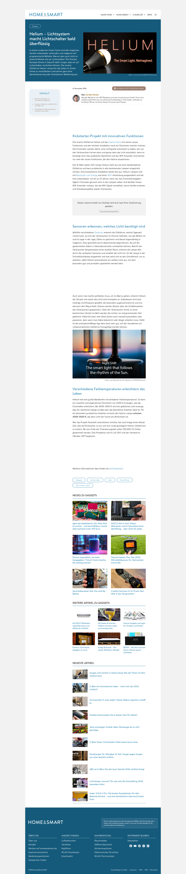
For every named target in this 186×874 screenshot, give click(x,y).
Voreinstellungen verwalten (119, 870)
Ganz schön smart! (83, 485)
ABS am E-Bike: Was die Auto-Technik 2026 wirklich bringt (117, 769)
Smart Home (106, 15)
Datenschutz (154, 870)
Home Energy (122, 15)
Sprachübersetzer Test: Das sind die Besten (89, 592)
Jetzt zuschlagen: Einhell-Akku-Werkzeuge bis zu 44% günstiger (115, 728)
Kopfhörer (66, 848)
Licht (110, 480)
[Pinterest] (139, 846)
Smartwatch (67, 856)
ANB (140, 870)
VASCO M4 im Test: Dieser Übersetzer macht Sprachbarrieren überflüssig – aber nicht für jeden (127, 526)
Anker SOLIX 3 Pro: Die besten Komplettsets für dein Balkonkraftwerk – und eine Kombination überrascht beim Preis (117, 796)
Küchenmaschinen (103, 848)
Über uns (32, 840)
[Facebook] (130, 846)
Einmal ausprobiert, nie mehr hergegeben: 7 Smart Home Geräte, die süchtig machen (89, 560)
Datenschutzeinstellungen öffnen (109, 211)
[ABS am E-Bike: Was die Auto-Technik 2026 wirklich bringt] (80, 769)
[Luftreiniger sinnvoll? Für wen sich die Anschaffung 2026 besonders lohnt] (80, 783)
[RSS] (148, 846)
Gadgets (35, 26)
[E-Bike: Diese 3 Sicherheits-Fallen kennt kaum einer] (80, 742)
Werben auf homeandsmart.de (42, 848)
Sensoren (99, 232)
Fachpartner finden (37, 860)
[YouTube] (135, 846)
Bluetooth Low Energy (86, 175)
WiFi (110, 175)
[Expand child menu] (113, 15)
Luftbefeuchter (68, 840)
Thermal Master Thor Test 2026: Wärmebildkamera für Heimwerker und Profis (127, 560)
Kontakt (32, 844)
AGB (146, 870)
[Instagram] (143, 846)
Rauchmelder (101, 840)
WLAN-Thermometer (105, 856)
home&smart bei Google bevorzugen (130, 88)
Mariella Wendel (92, 95)
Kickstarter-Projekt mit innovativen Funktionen (42, 99)
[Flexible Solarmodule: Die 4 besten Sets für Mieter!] (80, 715)
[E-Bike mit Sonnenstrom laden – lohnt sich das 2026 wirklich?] (80, 688)
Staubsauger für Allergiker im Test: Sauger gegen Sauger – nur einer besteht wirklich (117, 756)
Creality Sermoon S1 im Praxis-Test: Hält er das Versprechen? (127, 592)
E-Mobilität (138, 15)
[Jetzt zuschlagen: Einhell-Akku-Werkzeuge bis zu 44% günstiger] (80, 728)
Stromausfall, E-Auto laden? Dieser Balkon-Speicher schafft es (118, 701)
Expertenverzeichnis (38, 852)
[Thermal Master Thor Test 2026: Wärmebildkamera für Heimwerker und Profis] (128, 544)
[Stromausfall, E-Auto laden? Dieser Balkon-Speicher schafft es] (80, 701)
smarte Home (114, 142)
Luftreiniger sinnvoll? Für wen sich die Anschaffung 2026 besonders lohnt (116, 783)
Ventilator (66, 844)
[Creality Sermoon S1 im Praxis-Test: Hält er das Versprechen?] (128, 578)
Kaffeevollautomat (103, 844)
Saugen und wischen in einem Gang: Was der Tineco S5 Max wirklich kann (117, 674)
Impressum (133, 870)
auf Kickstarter (116, 468)
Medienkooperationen (38, 856)
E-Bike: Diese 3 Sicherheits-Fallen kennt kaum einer (114, 742)
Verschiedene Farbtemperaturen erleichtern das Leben (45, 110)
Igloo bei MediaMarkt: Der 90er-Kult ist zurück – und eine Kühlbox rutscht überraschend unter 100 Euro (90, 526)
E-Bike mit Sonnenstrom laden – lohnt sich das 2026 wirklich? (114, 688)
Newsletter (133, 840)
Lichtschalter (95, 480)
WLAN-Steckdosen (70, 852)
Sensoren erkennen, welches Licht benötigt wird (46, 105)
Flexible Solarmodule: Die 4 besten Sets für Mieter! (113, 715)
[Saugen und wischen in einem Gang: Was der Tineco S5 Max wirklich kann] (80, 674)
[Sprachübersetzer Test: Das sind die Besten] (90, 578)
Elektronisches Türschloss (106, 852)
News (149, 15)
